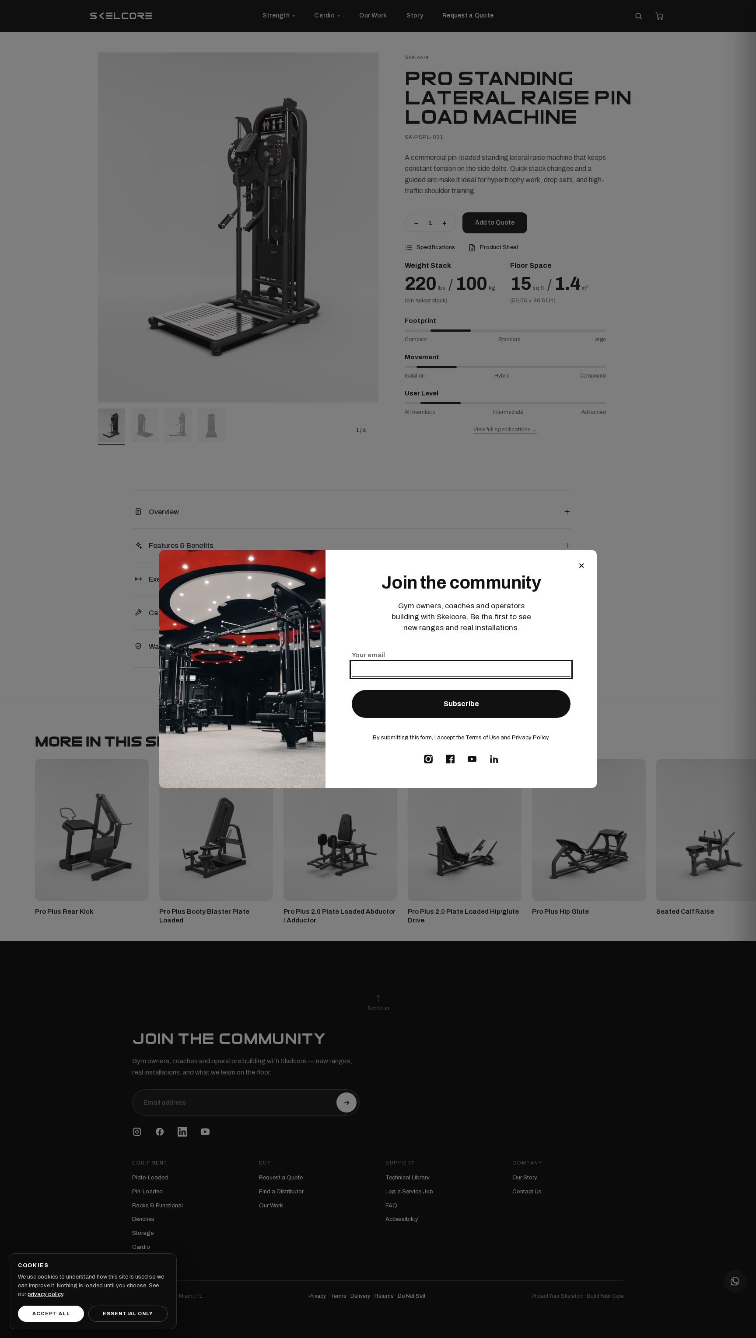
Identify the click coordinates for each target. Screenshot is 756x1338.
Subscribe (461, 703)
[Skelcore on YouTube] (472, 759)
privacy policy (45, 1294)
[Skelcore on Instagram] (428, 759)
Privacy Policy (530, 738)
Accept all (51, 1313)
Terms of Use (482, 738)
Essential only (128, 1313)
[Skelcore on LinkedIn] (494, 759)
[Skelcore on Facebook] (450, 759)
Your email (368, 655)
